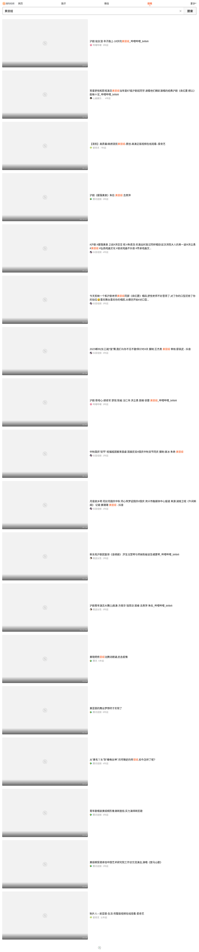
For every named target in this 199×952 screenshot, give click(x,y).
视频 (149, 3)
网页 (20, 3)
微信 (106, 3)
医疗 (63, 3)
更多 (192, 3)
